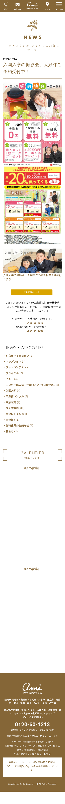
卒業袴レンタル (15, 396)
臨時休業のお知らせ (17, 425)
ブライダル (12, 373)
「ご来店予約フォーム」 (41, 735)
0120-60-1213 (35, 323)
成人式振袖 (12, 408)
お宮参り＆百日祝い (17, 355)
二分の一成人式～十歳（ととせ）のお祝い (30, 384)
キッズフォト (13, 361)
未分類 (10, 419)
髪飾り (10, 431)
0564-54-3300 (35, 330)
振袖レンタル (13, 414)
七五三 (10, 379)
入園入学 (11, 390)
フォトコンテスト (16, 367)
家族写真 (11, 402)
